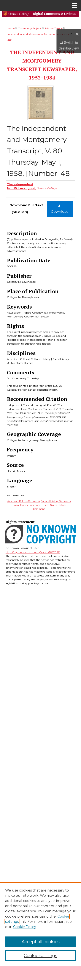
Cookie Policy (24, 927)
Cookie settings (40, 955)
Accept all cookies (41, 941)
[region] (40, 924)
